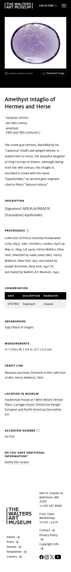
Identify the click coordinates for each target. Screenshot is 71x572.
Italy (8, 327)
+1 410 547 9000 (50, 506)
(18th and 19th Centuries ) (23, 132)
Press (11, 542)
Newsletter (15, 552)
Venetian (12, 118)
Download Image (55, 73)
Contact (45, 530)
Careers (12, 557)
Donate (12, 547)
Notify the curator (17, 462)
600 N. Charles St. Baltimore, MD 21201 (51, 497)
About (11, 537)
